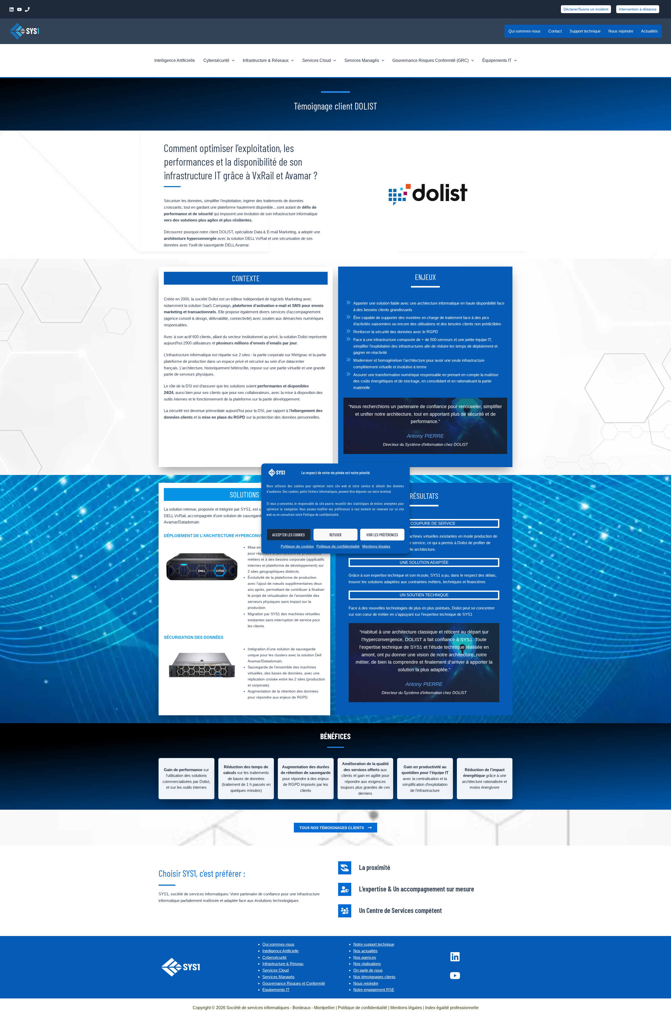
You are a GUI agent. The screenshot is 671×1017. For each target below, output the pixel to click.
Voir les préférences (382, 534)
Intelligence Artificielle (174, 60)
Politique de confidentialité (338, 546)
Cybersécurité (274, 957)
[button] (586, 9)
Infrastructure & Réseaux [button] (266, 60)
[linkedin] (455, 956)
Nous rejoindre (620, 31)
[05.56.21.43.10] (27, 9)
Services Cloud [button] (316, 60)
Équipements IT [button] (497, 60)
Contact (555, 31)
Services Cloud (275, 970)
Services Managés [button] (361, 60)
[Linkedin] (11, 9)
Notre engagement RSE (373, 989)
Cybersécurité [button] (216, 60)
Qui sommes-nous (524, 31)
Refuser (335, 534)
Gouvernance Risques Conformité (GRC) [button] (430, 60)
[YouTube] (19, 9)
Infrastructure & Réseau (282, 963)
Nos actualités (365, 951)
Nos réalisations (367, 963)
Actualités (649, 31)
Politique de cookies (297, 546)
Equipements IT (275, 989)
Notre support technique (373, 944)
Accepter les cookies (288, 534)
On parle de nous (368, 970)
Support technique (585, 31)
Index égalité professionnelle (452, 1007)
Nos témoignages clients (374, 977)
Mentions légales (376, 546)
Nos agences (364, 957)
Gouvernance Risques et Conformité (293, 983)
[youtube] (455, 975)
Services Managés (278, 977)
